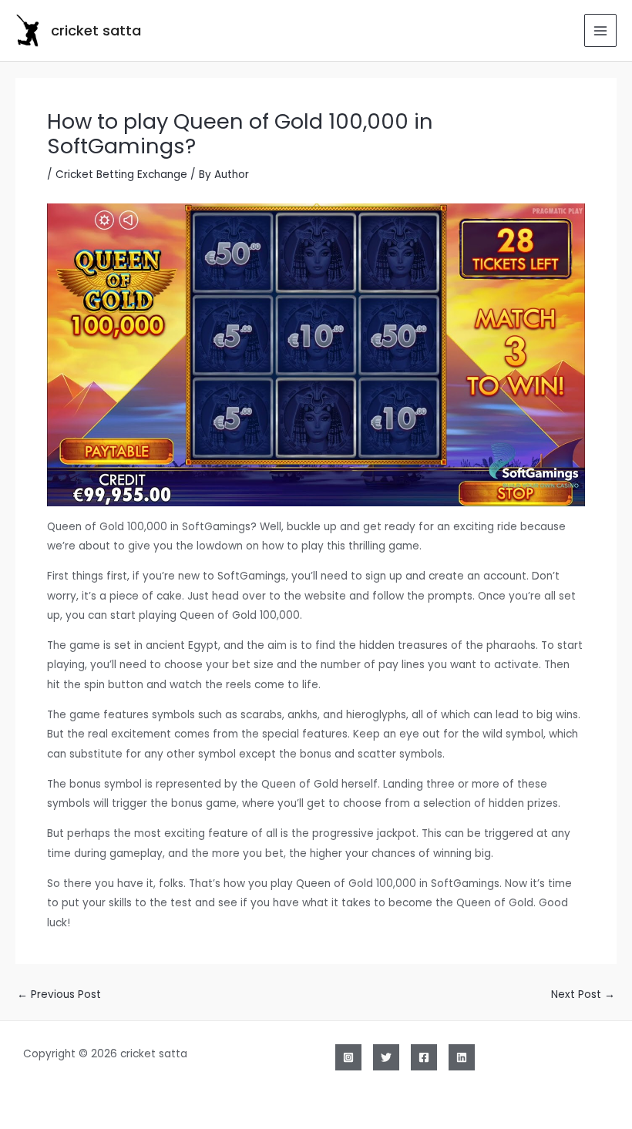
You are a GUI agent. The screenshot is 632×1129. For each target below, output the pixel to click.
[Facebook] (424, 1057)
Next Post (583, 995)
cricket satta (96, 30)
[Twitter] (386, 1057)
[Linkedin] (462, 1057)
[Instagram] (348, 1057)
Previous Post (59, 995)
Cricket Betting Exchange (121, 174)
